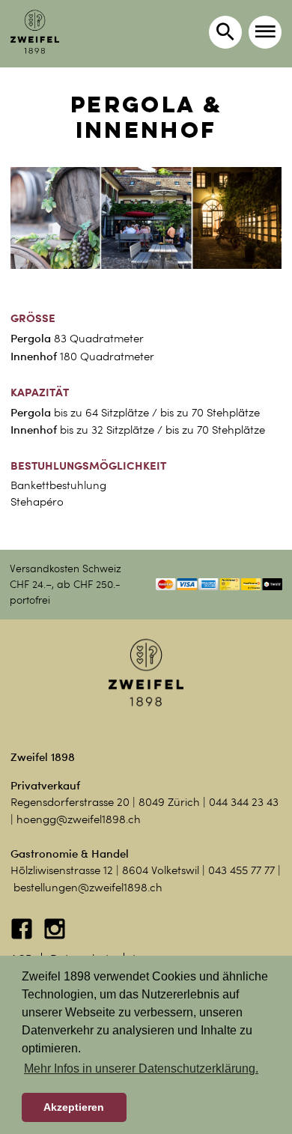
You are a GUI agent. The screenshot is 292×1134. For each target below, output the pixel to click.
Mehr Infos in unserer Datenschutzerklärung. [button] (141, 1068)
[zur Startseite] (34, 31)
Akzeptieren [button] (73, 1107)
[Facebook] (23, 936)
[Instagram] (54, 936)
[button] (265, 32)
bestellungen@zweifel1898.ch (87, 887)
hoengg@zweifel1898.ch (78, 819)
